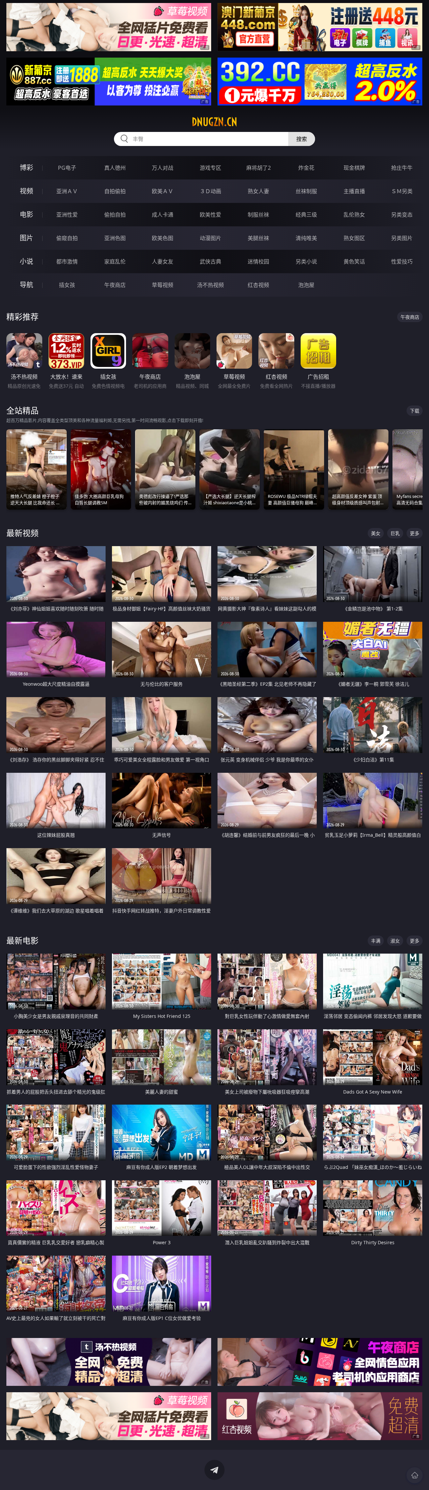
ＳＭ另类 (402, 191)
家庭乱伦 (115, 261)
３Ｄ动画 (210, 191)
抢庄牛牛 (402, 167)
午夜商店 (115, 285)
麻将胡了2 (258, 167)
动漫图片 (210, 238)
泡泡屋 (306, 285)
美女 (375, 533)
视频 (26, 191)
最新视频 (22, 532)
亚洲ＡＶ (67, 191)
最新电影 (22, 940)
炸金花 (306, 167)
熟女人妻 (258, 191)
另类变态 (402, 214)
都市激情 (67, 261)
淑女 (395, 941)
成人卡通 (162, 214)
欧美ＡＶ (162, 191)
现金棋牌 (354, 167)
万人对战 (162, 167)
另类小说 (306, 261)
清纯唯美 (306, 238)
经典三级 (306, 214)
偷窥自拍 (67, 238)
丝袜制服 (306, 191)
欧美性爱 (210, 214)
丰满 (375, 941)
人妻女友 (162, 261)
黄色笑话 (354, 261)
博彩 (26, 167)
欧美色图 (162, 238)
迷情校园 (258, 261)
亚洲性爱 (67, 214)
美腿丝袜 (258, 238)
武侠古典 (210, 261)
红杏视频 (258, 285)
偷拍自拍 (115, 214)
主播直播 (354, 191)
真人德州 (115, 167)
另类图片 (402, 238)
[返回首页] (415, 1475)
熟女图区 (354, 238)
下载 (414, 410)
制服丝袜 (258, 214)
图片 (26, 237)
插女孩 (67, 285)
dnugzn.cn (214, 122)
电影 (26, 214)
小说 (26, 261)
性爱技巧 (402, 261)
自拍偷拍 (115, 191)
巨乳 (395, 533)
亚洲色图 (115, 238)
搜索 (301, 139)
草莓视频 (162, 285)
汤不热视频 (210, 285)
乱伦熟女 (354, 214)
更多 (414, 533)
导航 (26, 284)
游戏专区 (210, 167)
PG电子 (67, 167)
